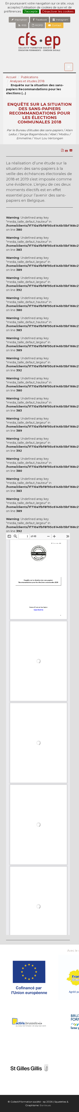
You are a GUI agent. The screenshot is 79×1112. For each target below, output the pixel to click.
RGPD (39, 25)
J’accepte (31, 11)
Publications (29, 77)
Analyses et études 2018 (27, 81)
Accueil (11, 77)
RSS (23, 25)
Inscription (20, 19)
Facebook (41, 19)
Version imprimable (67, 159)
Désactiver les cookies (58, 11)
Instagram (61, 19)
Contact (56, 25)
